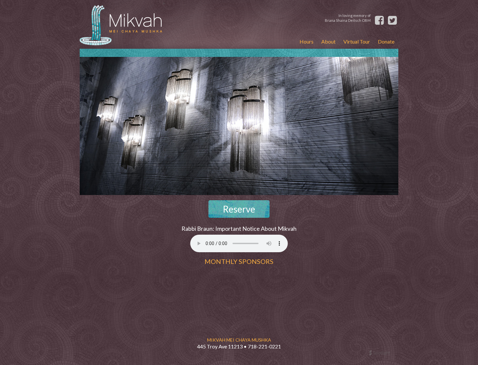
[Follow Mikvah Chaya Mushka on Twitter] (393, 18)
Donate (386, 41)
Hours (306, 41)
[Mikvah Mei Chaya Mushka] (121, 24)
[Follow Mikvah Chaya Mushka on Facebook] (380, 18)
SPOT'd (379, 352)
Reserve (239, 209)
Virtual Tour (356, 41)
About (328, 41)
